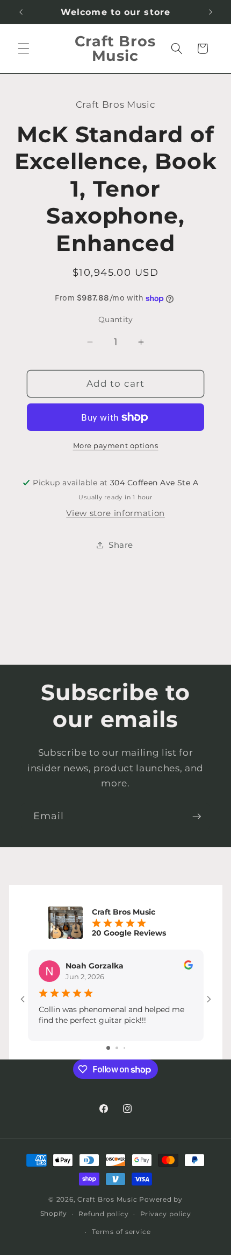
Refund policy (103, 1214)
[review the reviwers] (188, 967)
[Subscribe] (197, 816)
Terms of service (121, 1232)
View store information (115, 513)
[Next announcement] (210, 12)
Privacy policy (165, 1214)
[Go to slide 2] (117, 1048)
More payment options (115, 445)
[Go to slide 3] (124, 1048)
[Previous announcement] (21, 12)
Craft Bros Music (107, 1199)
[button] (24, 48)
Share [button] (121, 545)
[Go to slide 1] (108, 1048)
